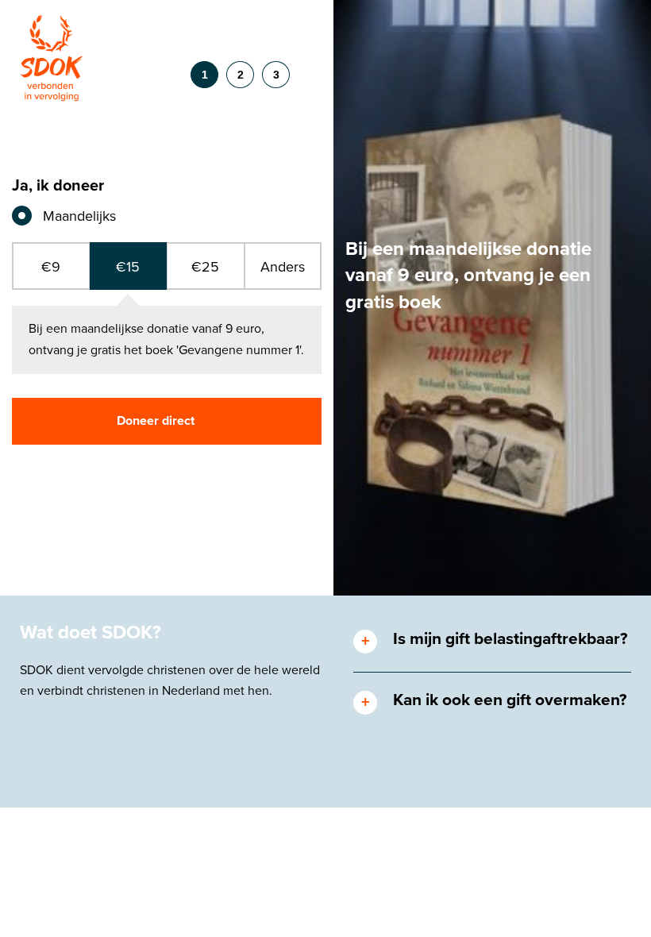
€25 (205, 267)
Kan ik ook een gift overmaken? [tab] (510, 700)
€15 (128, 267)
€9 (50, 267)
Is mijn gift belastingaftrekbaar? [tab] (510, 639)
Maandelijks (79, 216)
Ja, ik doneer (58, 186)
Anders (282, 267)
